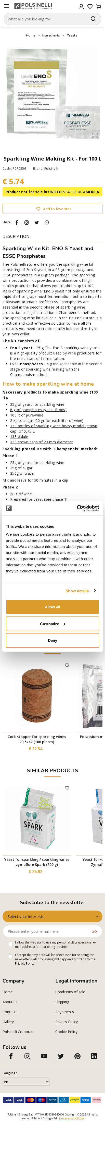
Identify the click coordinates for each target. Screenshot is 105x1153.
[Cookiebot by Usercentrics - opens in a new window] (77, 508)
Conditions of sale (70, 991)
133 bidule (19, 436)
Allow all (52, 607)
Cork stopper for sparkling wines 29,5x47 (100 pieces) (37, 739)
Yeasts (72, 35)
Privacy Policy (24, 963)
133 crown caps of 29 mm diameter (41, 441)
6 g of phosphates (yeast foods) (38, 409)
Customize (49, 623)
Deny (52, 640)
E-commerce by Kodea (71, 1118)
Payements (64, 1011)
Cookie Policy (66, 1031)
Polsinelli (51, 168)
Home (30, 35)
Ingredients (51, 35)
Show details (77, 590)
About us (10, 1001)
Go (94, 931)
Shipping (62, 1001)
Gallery (8, 1021)
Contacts (10, 1011)
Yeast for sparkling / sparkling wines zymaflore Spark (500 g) (36, 862)
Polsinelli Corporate (19, 1031)
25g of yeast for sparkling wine (37, 404)
